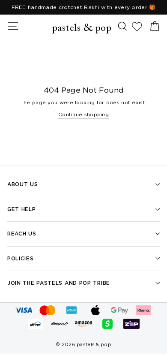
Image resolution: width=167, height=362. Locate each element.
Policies (20, 258)
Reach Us (21, 233)
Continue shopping (83, 114)
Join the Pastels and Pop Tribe (58, 283)
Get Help (21, 209)
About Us (22, 184)
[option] (83, 7)
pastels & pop (82, 28)
